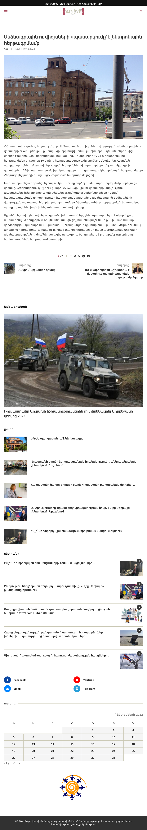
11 (133, 737)
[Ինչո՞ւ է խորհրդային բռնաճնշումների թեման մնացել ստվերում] (15, 536)
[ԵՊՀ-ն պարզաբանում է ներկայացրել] (15, 444)
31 (113, 758)
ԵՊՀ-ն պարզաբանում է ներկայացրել (57, 438)
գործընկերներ (86, 3)
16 (92, 744)
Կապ (100, 3)
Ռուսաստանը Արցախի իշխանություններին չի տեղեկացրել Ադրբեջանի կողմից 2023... (68, 413)
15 (72, 744)
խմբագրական (15, 306)
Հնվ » (16, 763)
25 (133, 751)
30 (92, 758)
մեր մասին (51, 3)
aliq (6, 48)
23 (92, 751)
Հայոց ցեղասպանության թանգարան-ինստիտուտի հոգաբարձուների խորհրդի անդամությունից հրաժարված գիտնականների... (54, 634)
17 (113, 744)
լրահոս (10, 429)
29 (72, 758)
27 (33, 758)
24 (113, 751)
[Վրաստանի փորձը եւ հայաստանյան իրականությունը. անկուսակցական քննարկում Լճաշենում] (15, 467)
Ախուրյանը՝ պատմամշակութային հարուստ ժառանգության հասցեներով (56, 655)
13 (33, 744)
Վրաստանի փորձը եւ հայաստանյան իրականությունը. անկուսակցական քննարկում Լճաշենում (83, 463)
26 (13, 758)
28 (52, 758)
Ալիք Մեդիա (125, 821)
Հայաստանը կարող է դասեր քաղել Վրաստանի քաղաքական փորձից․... (83, 484)
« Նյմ (7, 763)
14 (52, 744)
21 (52, 751)
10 (113, 737)
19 (13, 751)
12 (13, 744)
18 (133, 744)
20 (33, 751)
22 (72, 751)
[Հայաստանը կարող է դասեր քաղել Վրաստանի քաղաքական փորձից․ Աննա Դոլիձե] (15, 490)
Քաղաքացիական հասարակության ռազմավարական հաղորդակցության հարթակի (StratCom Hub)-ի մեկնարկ (57, 611)
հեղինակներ (67, 3)
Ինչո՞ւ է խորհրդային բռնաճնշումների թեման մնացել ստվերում (76, 531)
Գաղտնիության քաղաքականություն (73, 824)
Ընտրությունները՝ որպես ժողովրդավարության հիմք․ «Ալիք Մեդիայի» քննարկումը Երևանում (81, 509)
